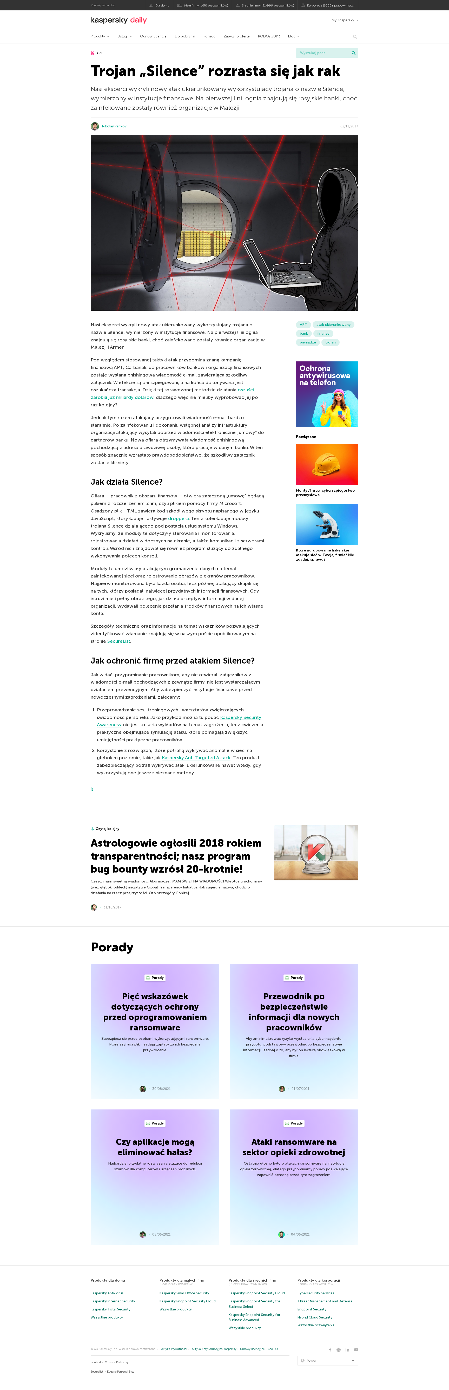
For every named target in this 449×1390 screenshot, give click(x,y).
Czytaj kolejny (107, 829)
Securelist (97, 1371)
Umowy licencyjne (252, 1349)
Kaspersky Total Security (110, 1309)
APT (99, 53)
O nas (109, 1362)
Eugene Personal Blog (121, 1371)
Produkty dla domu (108, 1280)
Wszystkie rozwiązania (316, 1325)
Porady (157, 978)
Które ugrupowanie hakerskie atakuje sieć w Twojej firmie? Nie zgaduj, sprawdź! (325, 555)
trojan (330, 342)
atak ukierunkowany (333, 324)
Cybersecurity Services (316, 1293)
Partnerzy (122, 1362)
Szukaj (353, 53)
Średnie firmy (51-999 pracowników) (268, 5)
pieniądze (308, 342)
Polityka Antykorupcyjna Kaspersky (213, 1349)
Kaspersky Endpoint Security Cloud (188, 1301)
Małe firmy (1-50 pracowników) (206, 5)
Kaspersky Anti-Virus (107, 1293)
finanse (323, 333)
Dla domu (162, 5)
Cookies (273, 1349)
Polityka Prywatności (173, 1349)
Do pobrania (185, 36)
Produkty (98, 36)
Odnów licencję (153, 36)
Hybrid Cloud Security (315, 1317)
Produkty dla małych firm (182, 1280)
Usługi (122, 36)
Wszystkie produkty (107, 1317)
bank (304, 333)
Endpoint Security (312, 1309)
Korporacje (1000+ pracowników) (330, 5)
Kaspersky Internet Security (113, 1301)
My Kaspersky (343, 20)
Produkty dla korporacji (319, 1280)
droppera (178, 518)
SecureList (118, 641)
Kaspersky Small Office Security (184, 1293)
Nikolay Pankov (114, 126)
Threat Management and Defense (325, 1301)
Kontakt (96, 1362)
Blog (291, 36)
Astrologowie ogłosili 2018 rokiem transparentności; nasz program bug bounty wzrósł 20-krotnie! (176, 856)
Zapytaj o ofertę (237, 36)
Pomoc (209, 36)
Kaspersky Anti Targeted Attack (196, 758)
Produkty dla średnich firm (252, 1280)
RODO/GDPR (269, 36)
